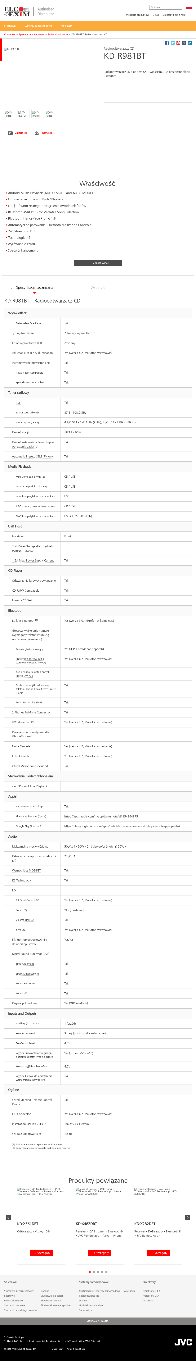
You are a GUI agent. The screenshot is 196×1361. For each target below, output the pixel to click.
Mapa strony (57, 1349)
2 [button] (94, 1272)
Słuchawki (10, 1282)
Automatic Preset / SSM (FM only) (33, 456)
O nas (156, 14)
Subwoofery (85, 1310)
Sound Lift (21, 993)
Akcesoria (129, 1291)
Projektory (149, 1282)
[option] (41, 1228)
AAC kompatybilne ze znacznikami (35, 506)
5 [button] (106, 1272)
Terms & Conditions (76, 1349)
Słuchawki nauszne (51, 1300)
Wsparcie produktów (137, 14)
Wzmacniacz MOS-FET (26, 870)
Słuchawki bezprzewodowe (19, 1291)
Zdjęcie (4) (21, 132)
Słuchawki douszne (14, 1305)
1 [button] (90, 1272)
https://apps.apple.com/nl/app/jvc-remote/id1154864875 (101, 816)
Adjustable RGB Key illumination (32, 353)
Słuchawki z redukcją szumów (20, 1310)
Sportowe (9, 1295)
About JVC (12, 1341)
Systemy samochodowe (31, 34)
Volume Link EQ (25, 920)
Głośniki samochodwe (91, 1305)
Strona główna (98, 1321)
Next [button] (187, 1217)
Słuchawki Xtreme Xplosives (56, 1305)
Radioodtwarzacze (58, 34)
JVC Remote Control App (30, 806)
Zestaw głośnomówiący (29, 649)
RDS (18, 402)
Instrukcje (47, 132)
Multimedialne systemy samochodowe (99, 1291)
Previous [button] (8, 1217)
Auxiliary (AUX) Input (27, 1023)
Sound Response (25, 983)
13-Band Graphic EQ (27, 900)
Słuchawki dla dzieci (52, 1295)
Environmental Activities (42, 1341)
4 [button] (102, 1272)
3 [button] (98, 1272)
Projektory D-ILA (152, 1291)
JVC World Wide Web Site (81, 1341)
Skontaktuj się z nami (174, 14)
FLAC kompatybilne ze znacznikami (36, 516)
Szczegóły (43, 1253)
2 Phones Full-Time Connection (31, 712)
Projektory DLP (151, 1295)
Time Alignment (25, 963)
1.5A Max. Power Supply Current (33, 560)
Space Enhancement (27, 973)
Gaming (45, 1291)
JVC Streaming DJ (23, 722)
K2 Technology (21, 880)
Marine (83, 1300)
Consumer (9, 34)
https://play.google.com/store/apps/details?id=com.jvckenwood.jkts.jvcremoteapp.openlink (122, 826)
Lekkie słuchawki (13, 1300)
